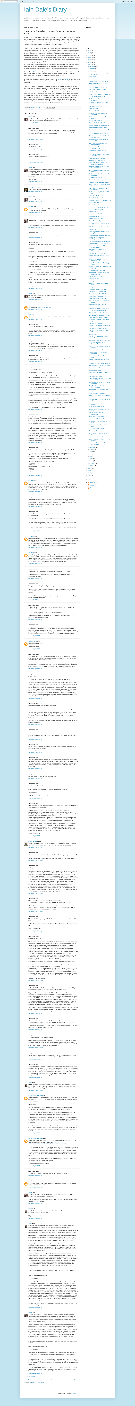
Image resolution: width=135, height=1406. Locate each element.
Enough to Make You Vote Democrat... (99, 125)
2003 (89, 473)
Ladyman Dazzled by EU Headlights (99, 308)
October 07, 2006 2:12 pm (35, 309)
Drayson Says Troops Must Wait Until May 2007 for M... (99, 246)
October (91, 71)
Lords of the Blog (93, 108)
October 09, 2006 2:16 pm (35, 1203)
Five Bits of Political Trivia (96, 120)
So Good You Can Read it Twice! (98, 253)
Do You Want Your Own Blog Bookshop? (100, 94)
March (91, 461)
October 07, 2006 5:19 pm (35, 600)
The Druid (31, 536)
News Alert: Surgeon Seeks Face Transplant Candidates (98, 163)
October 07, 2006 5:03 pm (35, 531)
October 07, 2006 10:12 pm (35, 893)
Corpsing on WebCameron (96, 428)
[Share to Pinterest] (54, 108)
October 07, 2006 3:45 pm (35, 350)
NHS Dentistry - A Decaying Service (98, 317)
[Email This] (47, 108)
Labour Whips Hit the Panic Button (98, 81)
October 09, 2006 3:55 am (35, 1166)
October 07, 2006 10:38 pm (35, 911)
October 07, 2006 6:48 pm (35, 698)
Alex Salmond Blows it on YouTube (98, 79)
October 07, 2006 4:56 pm (35, 506)
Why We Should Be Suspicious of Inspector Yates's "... (98, 144)
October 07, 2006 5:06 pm (35, 547)
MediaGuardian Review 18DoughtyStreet (95, 99)
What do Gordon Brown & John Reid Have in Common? (99, 167)
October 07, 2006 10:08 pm (35, 860)
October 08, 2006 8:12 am (35, 1029)
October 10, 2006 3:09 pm (35, 1373)
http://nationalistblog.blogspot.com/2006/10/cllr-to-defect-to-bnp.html (47, 1144)
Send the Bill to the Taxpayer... (97, 216)
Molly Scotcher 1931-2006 (96, 209)
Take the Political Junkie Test (97, 270)
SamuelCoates (32, 641)
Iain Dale (30, 206)
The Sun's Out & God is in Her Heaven (99, 111)
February (92, 463)
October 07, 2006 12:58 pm (35, 162)
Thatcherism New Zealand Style (97, 298)
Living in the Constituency (96, 202)
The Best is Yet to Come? (96, 376)
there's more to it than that (44, 307)
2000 (89, 475)
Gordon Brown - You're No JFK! (97, 96)
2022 (89, 50)
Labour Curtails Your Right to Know (98, 243)
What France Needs (94, 92)
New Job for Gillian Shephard (97, 158)
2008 (89, 60)
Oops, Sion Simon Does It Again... (98, 294)
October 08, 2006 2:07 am (35, 1013)
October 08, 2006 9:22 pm (35, 1059)
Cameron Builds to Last (95, 431)
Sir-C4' (30, 116)
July (90, 451)
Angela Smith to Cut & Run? (96, 214)
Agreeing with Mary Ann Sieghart (98, 350)
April (90, 458)
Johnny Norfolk (32, 841)
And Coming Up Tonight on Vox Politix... (99, 241)
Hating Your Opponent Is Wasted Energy (100, 200)
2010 (89, 55)
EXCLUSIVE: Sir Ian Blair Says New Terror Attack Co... (99, 337)
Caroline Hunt (32, 1181)
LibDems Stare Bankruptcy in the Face (99, 296)
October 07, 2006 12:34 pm (35, 123)
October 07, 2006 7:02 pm (35, 752)
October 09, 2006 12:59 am (35, 1090)
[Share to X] (51, 108)
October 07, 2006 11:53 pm (35, 980)
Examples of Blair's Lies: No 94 (97, 287)
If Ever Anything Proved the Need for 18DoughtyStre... (99, 188)
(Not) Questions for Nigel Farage (98, 87)
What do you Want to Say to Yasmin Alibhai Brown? (98, 305)
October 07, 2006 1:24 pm (35, 191)
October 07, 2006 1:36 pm (35, 227)
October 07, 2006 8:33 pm (35, 798)
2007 (89, 62)
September (92, 447)
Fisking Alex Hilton (94, 278)
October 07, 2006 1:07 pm (35, 181)
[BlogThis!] (49, 108)
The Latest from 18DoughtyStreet (98, 328)
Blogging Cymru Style (95, 205)
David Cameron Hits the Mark (97, 393)
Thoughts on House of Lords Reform (99, 182)
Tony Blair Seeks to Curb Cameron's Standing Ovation (99, 386)
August (91, 449)
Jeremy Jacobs (32, 187)
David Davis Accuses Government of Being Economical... (99, 232)
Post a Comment (30, 1376)
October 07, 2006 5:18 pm (35, 578)
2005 (89, 468)
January (91, 465)
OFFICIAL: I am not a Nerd (96, 195)
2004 (89, 470)
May (90, 456)
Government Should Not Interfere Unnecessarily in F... (98, 260)
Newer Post (28, 1380)
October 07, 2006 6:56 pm (35, 724)
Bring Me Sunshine (94, 334)
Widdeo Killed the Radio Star (97, 419)
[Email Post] (43, 107)
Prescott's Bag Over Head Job (97, 160)
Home (52, 1380)
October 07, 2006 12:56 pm (35, 149)
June (90, 454)
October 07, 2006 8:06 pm (35, 778)
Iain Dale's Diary (45, 9)
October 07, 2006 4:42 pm (35, 491)
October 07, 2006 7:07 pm (35, 768)
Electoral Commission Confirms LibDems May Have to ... (97, 250)
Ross (29, 314)
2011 (89, 53)
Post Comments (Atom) (37, 1382)
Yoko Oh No (92, 229)
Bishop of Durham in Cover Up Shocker (99, 363)
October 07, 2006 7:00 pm (35, 739)
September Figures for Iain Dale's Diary (99, 340)
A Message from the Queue (96, 416)
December (92, 66)
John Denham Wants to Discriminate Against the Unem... (99, 155)
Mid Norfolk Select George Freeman (99, 207)
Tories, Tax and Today (95, 221)
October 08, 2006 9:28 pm (35, 1077)
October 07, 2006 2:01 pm (35, 299)
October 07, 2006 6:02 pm (35, 649)
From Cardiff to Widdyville (96, 218)
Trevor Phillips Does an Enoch (97, 198)
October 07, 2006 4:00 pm (35, 361)
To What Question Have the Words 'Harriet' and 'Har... (98, 103)
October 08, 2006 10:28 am (35, 1047)
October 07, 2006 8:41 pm (35, 836)
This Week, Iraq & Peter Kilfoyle (97, 291)
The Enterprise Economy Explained (98, 106)
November (92, 68)
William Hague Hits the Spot (96, 437)
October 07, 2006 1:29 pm (35, 201)
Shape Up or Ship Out (95, 370)
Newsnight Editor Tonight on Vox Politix (99, 235)
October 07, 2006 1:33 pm (35, 212)
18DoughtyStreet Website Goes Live (99, 313)
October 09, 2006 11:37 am (35, 1187)
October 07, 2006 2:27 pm (35, 319)
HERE (35, 72)
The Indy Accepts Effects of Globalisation (100, 281)
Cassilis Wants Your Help (96, 276)
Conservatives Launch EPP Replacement (96, 413)
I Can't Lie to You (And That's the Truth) (99, 227)
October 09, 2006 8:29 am (35, 1175)
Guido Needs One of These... (97, 406)
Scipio (30, 1082)
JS (90, 487)
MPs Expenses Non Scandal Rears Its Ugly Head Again (99, 136)
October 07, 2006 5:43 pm (35, 636)
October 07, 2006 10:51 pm (35, 931)
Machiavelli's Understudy (35, 1095)
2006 (89, 64)
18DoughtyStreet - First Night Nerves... (99, 315)
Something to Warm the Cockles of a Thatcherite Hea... (99, 273)
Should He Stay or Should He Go (98, 289)
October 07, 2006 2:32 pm (35, 335)
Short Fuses (92, 211)
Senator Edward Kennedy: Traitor (98, 180)
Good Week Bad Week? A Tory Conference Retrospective (97, 343)
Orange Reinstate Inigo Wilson (97, 310)
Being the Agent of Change (96, 368)
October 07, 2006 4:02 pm (35, 442)
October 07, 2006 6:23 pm (35, 668)
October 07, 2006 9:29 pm (35, 847)
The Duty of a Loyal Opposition (97, 89)
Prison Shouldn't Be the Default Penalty (99, 325)
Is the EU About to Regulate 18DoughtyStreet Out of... (96, 238)
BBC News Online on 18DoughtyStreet (99, 365)
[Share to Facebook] (53, 108)
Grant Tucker (93, 482)
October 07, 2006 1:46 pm (35, 237)
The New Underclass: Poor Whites (98, 123)
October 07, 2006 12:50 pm (35, 139)
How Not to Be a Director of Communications (96, 147)
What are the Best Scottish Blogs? (98, 127)
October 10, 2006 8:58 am (35, 1307)
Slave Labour (92, 76)
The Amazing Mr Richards (96, 323)
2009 (89, 57)
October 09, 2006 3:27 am (35, 1133)
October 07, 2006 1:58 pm (35, 288)
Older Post (77, 1380)
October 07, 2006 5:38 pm (35, 619)
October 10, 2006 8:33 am (35, 1218)
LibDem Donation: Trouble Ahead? (98, 133)
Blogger (75, 1393)
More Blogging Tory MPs (95, 177)
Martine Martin (32, 305)
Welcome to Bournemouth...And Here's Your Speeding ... (99, 443)
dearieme (31, 480)
